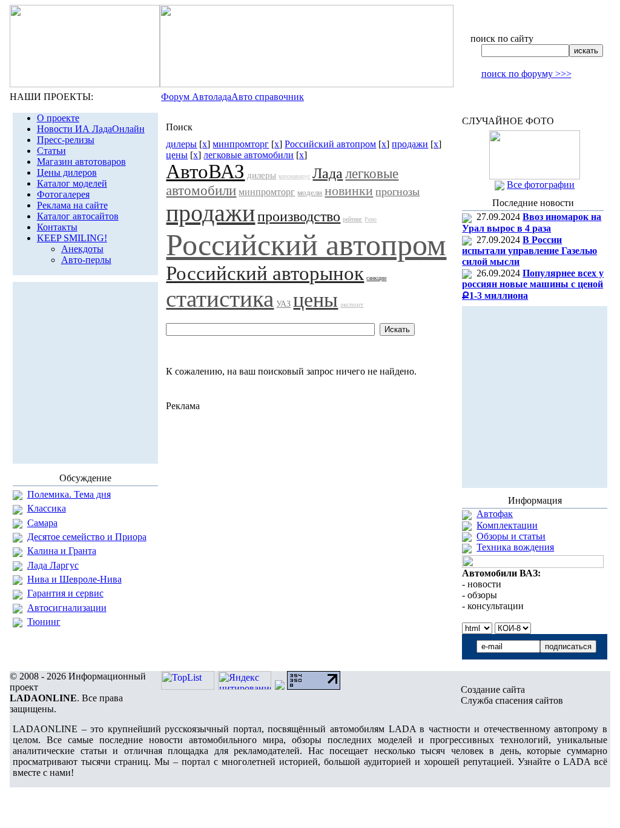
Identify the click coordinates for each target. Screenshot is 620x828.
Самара (42, 523)
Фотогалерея (63, 194)
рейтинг (352, 219)
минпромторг (241, 144)
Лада (327, 173)
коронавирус (294, 176)
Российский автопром (330, 144)
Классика (46, 508)
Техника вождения (515, 547)
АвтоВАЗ (205, 171)
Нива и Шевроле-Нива (74, 579)
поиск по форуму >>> (526, 73)
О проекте (58, 118)
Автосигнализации (67, 608)
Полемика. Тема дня (69, 494)
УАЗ (283, 304)
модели (309, 192)
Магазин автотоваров (81, 161)
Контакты (57, 227)
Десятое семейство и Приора (87, 537)
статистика (220, 298)
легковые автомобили (248, 155)
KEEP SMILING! (72, 238)
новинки (349, 190)
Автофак (495, 514)
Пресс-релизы (65, 140)
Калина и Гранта (61, 551)
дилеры (181, 144)
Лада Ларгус (53, 565)
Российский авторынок (265, 273)
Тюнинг (44, 621)
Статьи (51, 150)
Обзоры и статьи (511, 536)
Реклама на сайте (72, 205)
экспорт (351, 304)
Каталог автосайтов (78, 216)
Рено (370, 219)
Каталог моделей (72, 183)
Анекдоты (82, 249)
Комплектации (507, 525)
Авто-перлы (86, 260)
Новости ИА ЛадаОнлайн (91, 129)
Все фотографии (541, 184)
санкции (376, 278)
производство (298, 216)
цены (177, 155)
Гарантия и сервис (65, 593)
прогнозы (397, 191)
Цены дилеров (67, 172)
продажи (410, 144)
